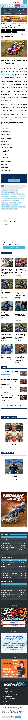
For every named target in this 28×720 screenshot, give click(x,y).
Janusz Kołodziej (6, 196)
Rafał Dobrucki (5, 204)
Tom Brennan (5, 208)
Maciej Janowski (6, 198)
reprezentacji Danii (11, 76)
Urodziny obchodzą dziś (8, 452)
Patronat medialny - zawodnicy (9, 417)
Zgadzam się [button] (17, 716)
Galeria (4, 367)
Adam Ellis (7, 186)
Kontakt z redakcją (8, 696)
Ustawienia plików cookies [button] (8, 716)
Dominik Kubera (14, 190)
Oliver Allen (5, 202)
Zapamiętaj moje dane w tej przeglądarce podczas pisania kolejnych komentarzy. (13, 243)
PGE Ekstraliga (4, 275)
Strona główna (5, 23)
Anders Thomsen (16, 186)
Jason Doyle (14, 196)
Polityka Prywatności (8, 703)
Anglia (3, 30)
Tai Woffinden (21, 206)
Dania (13, 30)
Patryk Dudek (12, 202)
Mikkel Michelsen (6, 200)
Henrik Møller (5, 194)
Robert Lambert (5, 206)
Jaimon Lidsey (21, 194)
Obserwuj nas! (15, 180)
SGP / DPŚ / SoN (13, 32)
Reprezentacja (5, 32)
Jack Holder (13, 194)
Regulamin (6, 701)
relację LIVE (10, 117)
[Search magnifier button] (13, 6)
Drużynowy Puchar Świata (8, 192)
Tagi (3, 186)
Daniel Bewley (5, 190)
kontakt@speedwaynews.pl (11, 694)
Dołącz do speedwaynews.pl (10, 698)
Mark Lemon (14, 198)
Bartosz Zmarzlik (6, 188)
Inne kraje (22, 30)
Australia (8, 30)
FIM (17, 192)
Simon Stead (14, 206)
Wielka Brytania (13, 208)
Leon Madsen (22, 196)
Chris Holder (15, 188)
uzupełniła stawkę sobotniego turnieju (13, 79)
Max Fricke (21, 198)
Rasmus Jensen (14, 204)
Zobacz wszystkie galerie (14, 405)
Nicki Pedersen (15, 200)
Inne (17, 30)
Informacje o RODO (8, 704)
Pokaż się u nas (7, 699)
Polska (19, 202)
